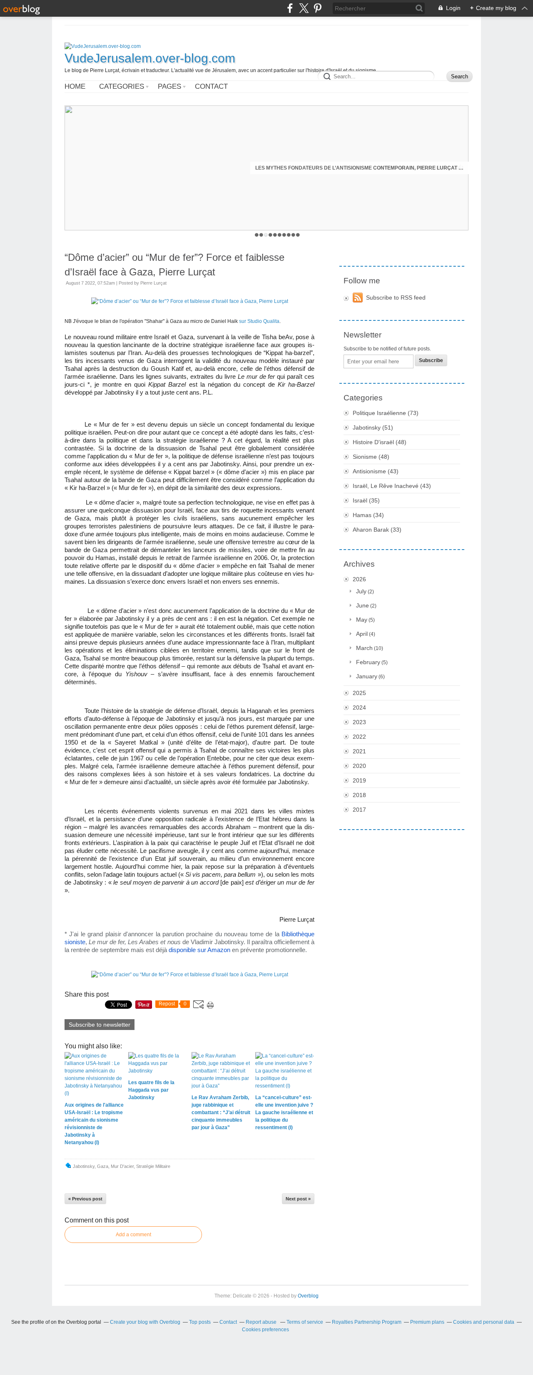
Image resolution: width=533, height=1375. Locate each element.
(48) (379, 442)
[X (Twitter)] (304, 8)
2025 (359, 693)
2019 (359, 780)
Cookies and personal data (483, 1322)
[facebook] (290, 8)
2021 (359, 751)
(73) (385, 413)
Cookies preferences (265, 1329)
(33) (377, 529)
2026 (359, 579)
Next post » (298, 1198)
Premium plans (427, 1322)
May (361, 619)
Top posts (200, 1322)
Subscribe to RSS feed (396, 297)
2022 (359, 736)
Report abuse (262, 1322)
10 (298, 235)
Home (75, 86)
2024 (359, 707)
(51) (373, 427)
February (368, 662)
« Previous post (85, 1198)
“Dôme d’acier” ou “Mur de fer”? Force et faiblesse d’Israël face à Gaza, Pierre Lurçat (174, 265)
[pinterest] (317, 8)
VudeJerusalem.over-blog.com (150, 58)
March (364, 648)
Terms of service (304, 1322)
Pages (169, 86)
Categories (121, 86)
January (366, 676)
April (362, 633)
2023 (359, 722)
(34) (368, 515)
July (361, 591)
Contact (211, 86)
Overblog (308, 1296)
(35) (366, 500)
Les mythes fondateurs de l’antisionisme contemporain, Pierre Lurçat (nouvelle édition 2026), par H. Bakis (359, 168)
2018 (359, 795)
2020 (359, 765)
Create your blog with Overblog (145, 1322)
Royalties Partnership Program (366, 1322)
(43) (376, 471)
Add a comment (133, 1235)
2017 (359, 809)
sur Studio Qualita (259, 321)
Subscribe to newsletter (99, 1024)
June (362, 605)
